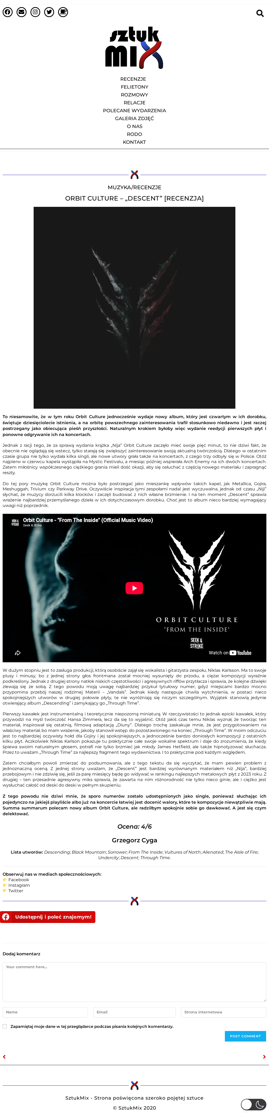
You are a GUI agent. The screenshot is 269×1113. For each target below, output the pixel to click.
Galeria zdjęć (134, 118)
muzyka (119, 187)
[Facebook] (8, 12)
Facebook (18, 879)
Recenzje (133, 79)
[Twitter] (49, 12)
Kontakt (134, 142)
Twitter (15, 890)
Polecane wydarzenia (134, 111)
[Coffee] (63, 12)
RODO (134, 134)
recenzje (147, 187)
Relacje (135, 103)
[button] (47, 917)
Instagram (19, 885)
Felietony (134, 87)
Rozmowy (134, 95)
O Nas (134, 126)
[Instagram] (35, 12)
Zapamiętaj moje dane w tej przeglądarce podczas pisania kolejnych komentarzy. (92, 1026)
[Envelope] (22, 12)
